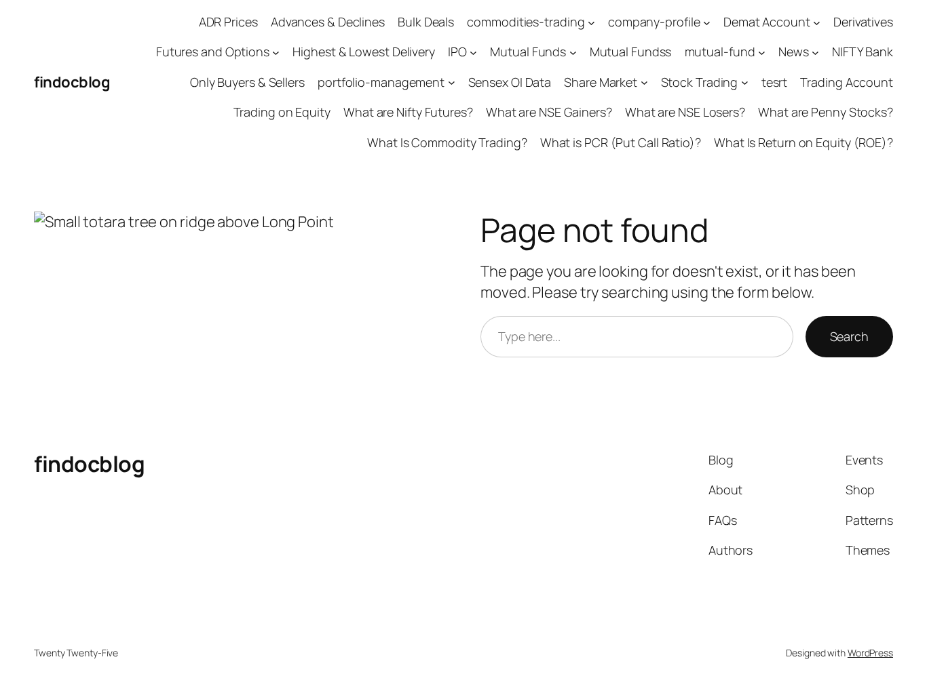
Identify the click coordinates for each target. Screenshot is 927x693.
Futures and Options (212, 51)
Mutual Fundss (631, 51)
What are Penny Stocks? (825, 112)
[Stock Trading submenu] (745, 82)
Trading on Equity (281, 112)
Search (849, 336)
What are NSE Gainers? (549, 112)
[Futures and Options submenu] (276, 52)
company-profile (654, 22)
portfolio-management (381, 82)
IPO (457, 51)
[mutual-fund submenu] (761, 52)
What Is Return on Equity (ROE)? (803, 142)
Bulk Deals (426, 22)
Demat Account (766, 22)
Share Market (600, 82)
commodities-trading (525, 22)
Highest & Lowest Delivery (363, 51)
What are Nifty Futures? (408, 112)
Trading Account (846, 82)
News (793, 51)
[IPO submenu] (473, 52)
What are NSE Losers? (685, 112)
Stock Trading (699, 82)
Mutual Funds (528, 51)
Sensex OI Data (510, 82)
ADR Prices (228, 22)
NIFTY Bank (862, 51)
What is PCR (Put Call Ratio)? (620, 142)
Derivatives (863, 22)
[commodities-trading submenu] (591, 22)
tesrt (774, 82)
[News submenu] (815, 52)
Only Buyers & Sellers (247, 82)
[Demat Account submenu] (816, 22)
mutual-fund (720, 51)
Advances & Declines (328, 22)
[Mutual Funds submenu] (573, 52)
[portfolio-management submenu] (451, 82)
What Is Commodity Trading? (447, 142)
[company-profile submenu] (707, 22)
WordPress (870, 652)
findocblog (72, 82)
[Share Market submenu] (644, 82)
